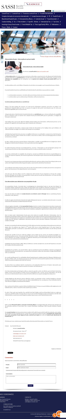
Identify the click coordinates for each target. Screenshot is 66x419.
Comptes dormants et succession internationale (15, 16)
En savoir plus (6, 410)
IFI (49, 16)
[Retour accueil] (13, 7)
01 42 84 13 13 (33, 4)
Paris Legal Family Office (42, 24)
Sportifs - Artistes (33, 22)
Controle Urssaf (39, 19)
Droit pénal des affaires (26, 19)
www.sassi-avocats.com (42, 71)
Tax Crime (56, 22)
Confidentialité (46, 416)
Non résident (22, 22)
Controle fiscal (16, 13)
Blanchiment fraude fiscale (9, 19)
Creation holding (6, 22)
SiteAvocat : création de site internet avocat (51, 414)
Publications (55, 24)
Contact (15, 27)
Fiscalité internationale (46, 13)
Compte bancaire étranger (38, 16)
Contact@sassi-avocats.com (19, 333)
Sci (15, 22)
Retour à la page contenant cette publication (51, 56)
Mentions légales (39, 416)
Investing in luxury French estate (11, 24)
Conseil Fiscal (5, 13)
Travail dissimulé (52, 19)
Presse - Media (6, 27)
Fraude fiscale (57, 16)
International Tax (46, 22)
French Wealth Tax (27, 24)
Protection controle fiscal (30, 13)
